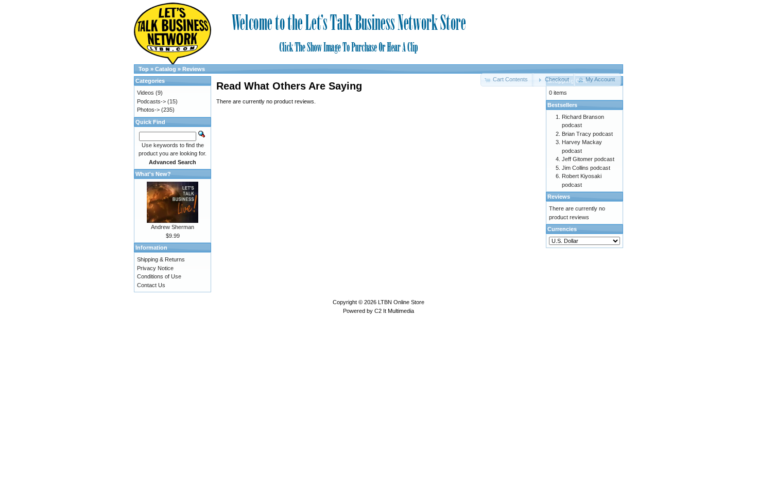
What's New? (153, 174)
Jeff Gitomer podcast (588, 159)
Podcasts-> (151, 101)
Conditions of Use (159, 276)
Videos (145, 93)
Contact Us (151, 285)
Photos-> (148, 110)
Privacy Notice (155, 268)
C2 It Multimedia (394, 311)
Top (144, 69)
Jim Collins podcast (586, 168)
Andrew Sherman (172, 227)
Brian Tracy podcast (587, 134)
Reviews (193, 69)
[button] (553, 79)
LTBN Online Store (401, 302)
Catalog (165, 69)
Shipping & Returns (161, 259)
